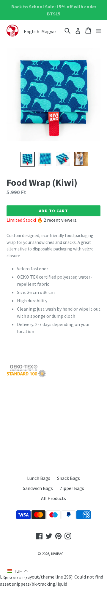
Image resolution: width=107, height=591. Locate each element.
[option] (27, 159)
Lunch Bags (38, 478)
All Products (53, 498)
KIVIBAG (57, 553)
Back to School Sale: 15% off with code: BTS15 (53, 10)
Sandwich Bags (38, 488)
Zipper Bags (72, 488)
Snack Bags (68, 478)
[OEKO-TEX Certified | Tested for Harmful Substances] (26, 376)
